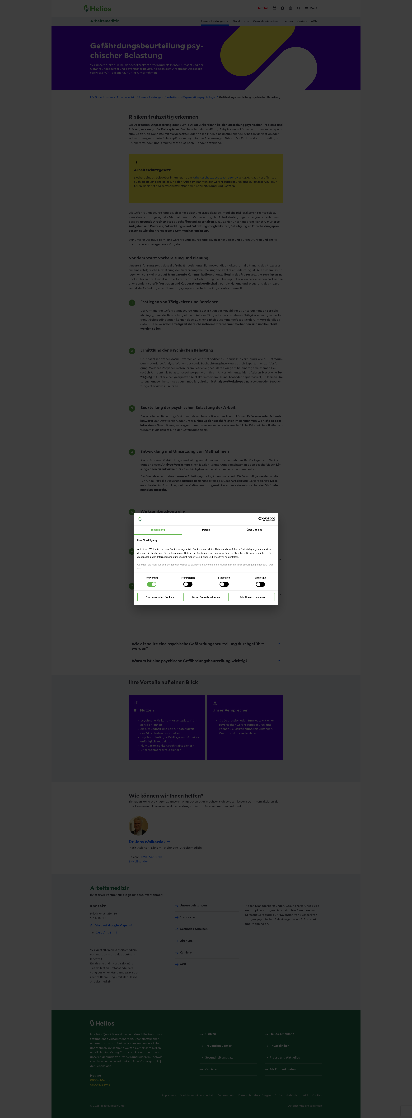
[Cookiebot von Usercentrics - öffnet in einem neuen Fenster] (261, 519)
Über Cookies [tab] (254, 529)
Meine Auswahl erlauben (206, 597)
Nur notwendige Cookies (160, 597)
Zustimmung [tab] (158, 529)
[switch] (187, 584)
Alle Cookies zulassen (252, 597)
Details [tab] (206, 529)
